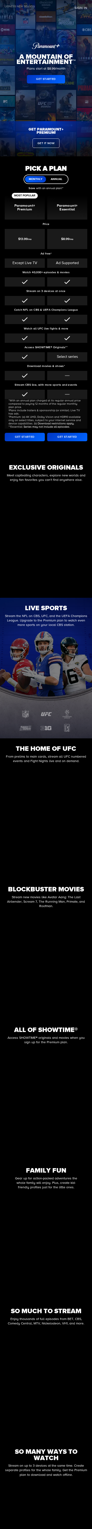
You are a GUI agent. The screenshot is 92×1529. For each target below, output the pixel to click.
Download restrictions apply (56, 423)
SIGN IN (81, 8)
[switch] (46, 179)
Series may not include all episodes (46, 427)
